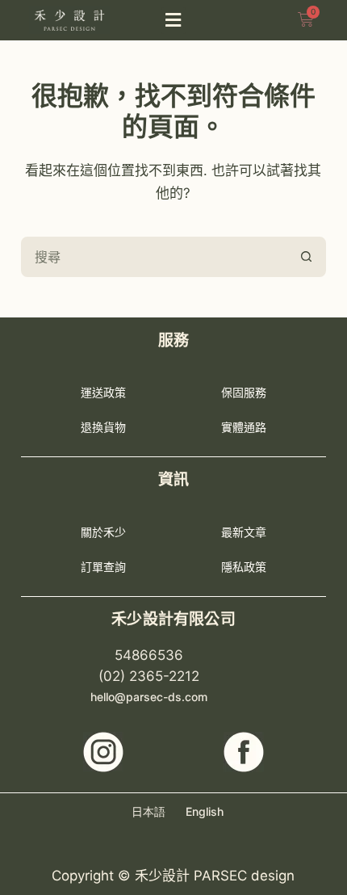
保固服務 (243, 392)
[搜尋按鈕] (305, 256)
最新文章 (243, 532)
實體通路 (243, 427)
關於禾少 (103, 532)
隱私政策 (243, 567)
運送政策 (103, 392)
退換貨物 (103, 427)
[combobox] (155, 257)
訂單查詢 (103, 567)
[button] (173, 20)
